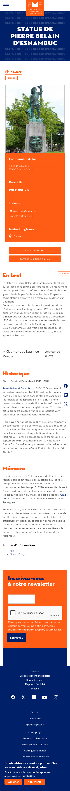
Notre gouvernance (35, 750)
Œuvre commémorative (23, 211)
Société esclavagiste (21, 216)
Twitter (65, 404)
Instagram (56, 697)
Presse (35, 688)
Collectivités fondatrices (35, 756)
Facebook (65, 386)
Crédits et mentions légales (35, 675)
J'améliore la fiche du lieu (35, 258)
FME (12, 550)
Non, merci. (34, 782)
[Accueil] (35, 8)
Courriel (13, 591)
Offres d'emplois (35, 680)
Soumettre (16, 638)
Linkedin (65, 395)
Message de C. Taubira (35, 744)
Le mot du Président (35, 738)
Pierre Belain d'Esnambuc (18, 388)
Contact (35, 671)
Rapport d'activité (35, 684)
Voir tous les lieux (35, 250)
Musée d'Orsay (17, 554)
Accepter (13, 782)
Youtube (45, 697)
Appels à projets (35, 724)
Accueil (35, 712)
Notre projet (35, 732)
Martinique (11, 77)
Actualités (35, 718)
